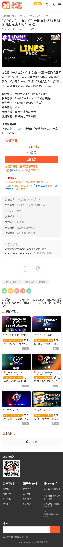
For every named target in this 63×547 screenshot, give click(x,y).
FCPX (8, 29)
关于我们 (7, 488)
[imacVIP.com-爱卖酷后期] (12, 5)
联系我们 (7, 504)
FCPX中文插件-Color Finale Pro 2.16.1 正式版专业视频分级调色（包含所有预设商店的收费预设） (16, 417)
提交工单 (47, 488)
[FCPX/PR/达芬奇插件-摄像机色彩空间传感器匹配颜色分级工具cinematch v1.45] (46, 324)
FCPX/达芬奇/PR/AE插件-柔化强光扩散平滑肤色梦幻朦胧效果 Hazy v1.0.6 (16, 379)
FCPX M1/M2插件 (12, 282)
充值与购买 (28, 488)
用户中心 (27, 504)
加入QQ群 (48, 503)
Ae (7, 335)
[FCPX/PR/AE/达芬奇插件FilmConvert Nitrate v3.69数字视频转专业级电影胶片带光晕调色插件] (16, 324)
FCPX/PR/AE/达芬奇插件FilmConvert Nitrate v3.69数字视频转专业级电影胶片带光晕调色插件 (16, 342)
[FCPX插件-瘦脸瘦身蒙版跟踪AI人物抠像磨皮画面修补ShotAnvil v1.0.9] (46, 399)
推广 (37, 29)
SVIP (23, 335)
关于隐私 (7, 499)
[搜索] (47, 4)
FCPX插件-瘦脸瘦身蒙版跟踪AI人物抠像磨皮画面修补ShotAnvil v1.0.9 (46, 417)
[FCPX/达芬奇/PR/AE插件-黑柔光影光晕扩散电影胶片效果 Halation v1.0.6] (46, 362)
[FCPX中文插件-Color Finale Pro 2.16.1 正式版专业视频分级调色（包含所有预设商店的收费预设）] (16, 399)
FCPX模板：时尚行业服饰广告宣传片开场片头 (47, 301)
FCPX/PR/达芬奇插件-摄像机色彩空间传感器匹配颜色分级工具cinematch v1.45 (46, 342)
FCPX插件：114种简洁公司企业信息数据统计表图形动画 (16, 303)
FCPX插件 (30, 282)
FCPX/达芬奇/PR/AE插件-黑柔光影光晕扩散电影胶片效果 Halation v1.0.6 (46, 379)
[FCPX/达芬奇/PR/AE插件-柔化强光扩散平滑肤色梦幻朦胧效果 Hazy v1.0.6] (16, 362)
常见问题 (12, 178)
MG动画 (43, 282)
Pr (18, 335)
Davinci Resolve (14, 372)
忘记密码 (27, 499)
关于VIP (27, 493)
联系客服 (47, 496)
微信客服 (42, 185)
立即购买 (31, 159)
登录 (34, 441)
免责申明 (7, 493)
